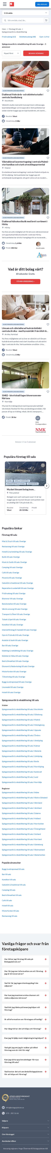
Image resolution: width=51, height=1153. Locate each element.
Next (46, 486)
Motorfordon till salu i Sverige (14, 671)
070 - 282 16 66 (12, 1113)
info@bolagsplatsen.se (15, 1107)
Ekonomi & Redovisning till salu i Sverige (18, 666)
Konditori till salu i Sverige (12, 624)
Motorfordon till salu (10, 911)
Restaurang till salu (9, 916)
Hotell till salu (7, 905)
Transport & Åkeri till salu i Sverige (16, 614)
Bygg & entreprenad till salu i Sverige (17, 682)
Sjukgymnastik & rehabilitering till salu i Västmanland (23, 850)
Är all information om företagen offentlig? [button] (23, 1019)
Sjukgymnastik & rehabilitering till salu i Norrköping (23, 766)
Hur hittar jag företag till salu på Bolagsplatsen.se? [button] (18, 960)
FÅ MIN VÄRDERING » (25, 281)
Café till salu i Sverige (10, 572)
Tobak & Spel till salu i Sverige (14, 619)
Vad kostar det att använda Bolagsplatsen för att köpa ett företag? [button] (23, 1072)
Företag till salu (15, 29)
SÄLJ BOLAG (42, 4)
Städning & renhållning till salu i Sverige (17, 650)
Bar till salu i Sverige (10, 645)
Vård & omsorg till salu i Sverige (14, 609)
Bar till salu (6, 874)
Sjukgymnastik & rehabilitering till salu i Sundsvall (22, 772)
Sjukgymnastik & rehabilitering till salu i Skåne (20, 792)
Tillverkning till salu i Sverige (13, 677)
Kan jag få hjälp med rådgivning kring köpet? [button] (24, 1038)
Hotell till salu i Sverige (11, 692)
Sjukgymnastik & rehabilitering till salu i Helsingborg (23, 725)
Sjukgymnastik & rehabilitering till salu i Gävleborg (22, 844)
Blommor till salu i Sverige (12, 598)
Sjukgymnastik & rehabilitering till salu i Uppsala (21, 730)
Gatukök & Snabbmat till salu (14, 885)
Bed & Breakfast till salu (11, 895)
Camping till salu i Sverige (12, 567)
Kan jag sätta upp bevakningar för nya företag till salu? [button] (21, 1060)
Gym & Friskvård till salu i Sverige (15, 635)
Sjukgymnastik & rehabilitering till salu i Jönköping (22, 740)
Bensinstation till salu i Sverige (14, 604)
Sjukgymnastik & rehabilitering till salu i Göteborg (22, 714)
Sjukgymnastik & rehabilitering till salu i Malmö (21, 720)
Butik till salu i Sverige (11, 557)
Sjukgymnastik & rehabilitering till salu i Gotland (21, 834)
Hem (4, 29)
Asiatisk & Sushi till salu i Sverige (15, 640)
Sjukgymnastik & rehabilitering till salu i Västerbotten (23, 855)
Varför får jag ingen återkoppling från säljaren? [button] (21, 984)
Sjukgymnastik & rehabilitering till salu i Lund (20, 777)
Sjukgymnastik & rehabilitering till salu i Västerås (21, 751)
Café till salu (7, 900)
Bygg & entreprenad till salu (13, 869)
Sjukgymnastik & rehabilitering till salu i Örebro (21, 735)
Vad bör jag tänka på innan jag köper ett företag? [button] (22, 1008)
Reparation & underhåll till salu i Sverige (18, 588)
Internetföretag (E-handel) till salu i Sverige (19, 630)
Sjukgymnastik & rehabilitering (14, 32)
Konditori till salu (9, 879)
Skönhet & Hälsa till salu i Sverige (15, 656)
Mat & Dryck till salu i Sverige (14, 541)
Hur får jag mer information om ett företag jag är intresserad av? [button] (23, 972)
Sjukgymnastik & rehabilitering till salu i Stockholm (22, 709)
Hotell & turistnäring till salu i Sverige (17, 552)
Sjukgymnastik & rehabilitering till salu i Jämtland (22, 808)
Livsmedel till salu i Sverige (12, 687)
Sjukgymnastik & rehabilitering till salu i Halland (21, 818)
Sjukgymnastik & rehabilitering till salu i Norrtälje (22, 782)
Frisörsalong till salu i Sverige (13, 593)
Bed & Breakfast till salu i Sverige (15, 661)
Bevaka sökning (36, 53)
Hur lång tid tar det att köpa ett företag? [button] (22, 1029)
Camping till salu (8, 890)
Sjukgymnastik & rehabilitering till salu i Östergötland (23, 829)
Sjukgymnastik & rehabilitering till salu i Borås (20, 761)
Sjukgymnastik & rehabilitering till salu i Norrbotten (23, 823)
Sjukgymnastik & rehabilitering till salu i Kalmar (21, 746)
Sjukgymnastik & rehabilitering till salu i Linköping (22, 756)
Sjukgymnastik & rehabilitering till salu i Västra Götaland (24, 797)
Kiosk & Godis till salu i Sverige (14, 562)
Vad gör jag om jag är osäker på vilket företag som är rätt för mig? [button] (21, 1048)
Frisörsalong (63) (9, 37)
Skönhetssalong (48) (27, 37)
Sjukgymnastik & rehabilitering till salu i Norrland (22, 839)
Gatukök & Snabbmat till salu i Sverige (17, 583)
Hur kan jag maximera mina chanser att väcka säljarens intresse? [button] (21, 996)
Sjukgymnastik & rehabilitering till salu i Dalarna (21, 813)
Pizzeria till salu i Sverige (12, 578)
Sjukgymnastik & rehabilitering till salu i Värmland (22, 803)
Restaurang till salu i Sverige (13, 546)
